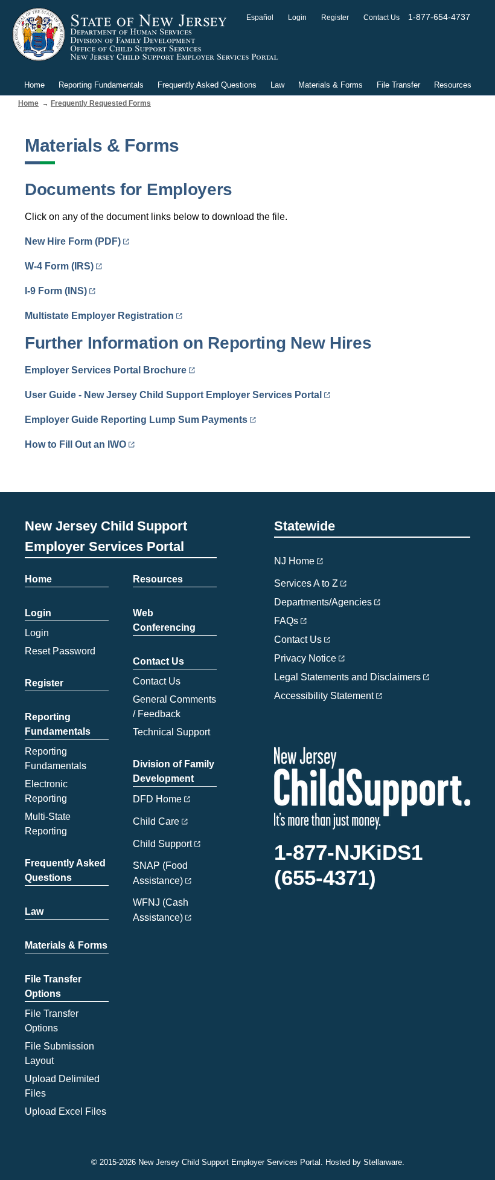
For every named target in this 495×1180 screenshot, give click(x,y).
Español (259, 17)
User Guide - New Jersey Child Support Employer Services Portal (173, 395)
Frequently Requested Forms (101, 103)
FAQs (286, 621)
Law (277, 84)
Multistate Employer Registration (99, 316)
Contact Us (381, 17)
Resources (452, 84)
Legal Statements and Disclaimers (347, 677)
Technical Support (171, 732)
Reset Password (60, 651)
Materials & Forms (330, 84)
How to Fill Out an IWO (75, 444)
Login (297, 17)
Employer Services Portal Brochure (106, 370)
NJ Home (294, 561)
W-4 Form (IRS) (59, 266)
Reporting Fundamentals (101, 84)
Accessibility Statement (324, 696)
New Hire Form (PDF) (73, 241)
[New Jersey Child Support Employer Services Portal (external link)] (148, 34)
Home (34, 84)
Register (335, 17)
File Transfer (398, 84)
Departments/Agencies (323, 602)
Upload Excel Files (65, 1111)
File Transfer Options (53, 986)
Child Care (156, 821)
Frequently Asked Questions (207, 84)
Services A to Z (306, 583)
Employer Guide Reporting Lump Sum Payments (136, 419)
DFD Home (157, 799)
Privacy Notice (305, 658)
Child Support (162, 844)
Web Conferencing (164, 620)
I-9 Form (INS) (56, 291)
